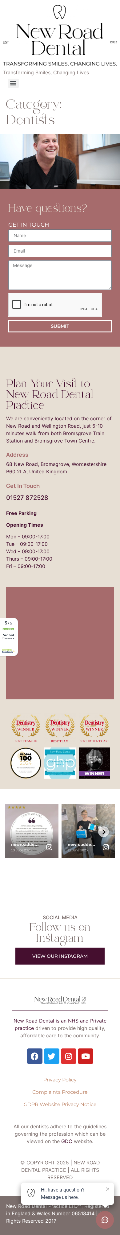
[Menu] (13, 83)
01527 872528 (27, 497)
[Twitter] (51, 1056)
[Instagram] (68, 1056)
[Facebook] (34, 1056)
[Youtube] (85, 1056)
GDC (66, 1141)
